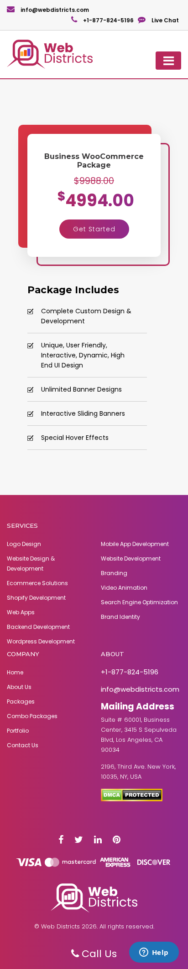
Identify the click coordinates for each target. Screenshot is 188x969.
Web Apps (21, 612)
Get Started (94, 229)
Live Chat (164, 20)
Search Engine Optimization (139, 602)
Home (15, 672)
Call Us (98, 954)
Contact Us (22, 745)
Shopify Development (36, 598)
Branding (114, 573)
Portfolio (18, 730)
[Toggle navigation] (168, 60)
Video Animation (124, 588)
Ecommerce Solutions (37, 583)
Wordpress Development (41, 641)
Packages (21, 701)
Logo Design (24, 544)
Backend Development (38, 627)
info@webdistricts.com (54, 10)
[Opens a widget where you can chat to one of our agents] (154, 953)
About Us (19, 687)
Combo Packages (32, 716)
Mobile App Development (135, 544)
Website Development (131, 558)
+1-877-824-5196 (108, 20)
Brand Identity (120, 617)
